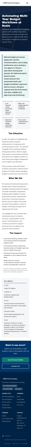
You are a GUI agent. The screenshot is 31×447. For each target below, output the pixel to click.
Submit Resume (6, 421)
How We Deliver (21, 402)
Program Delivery (6, 407)
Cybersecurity (6, 405)
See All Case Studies (15, 360)
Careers (4, 416)
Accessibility (24, 443)
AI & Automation (6, 402)
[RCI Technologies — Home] (11, 3)
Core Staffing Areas (7, 418)
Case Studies (20, 399)
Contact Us (15, 366)
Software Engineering (8, 396)
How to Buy (20, 405)
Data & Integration (7, 399)
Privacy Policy (7, 443)
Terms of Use (16, 443)
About (18, 396)
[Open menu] (27, 3)
